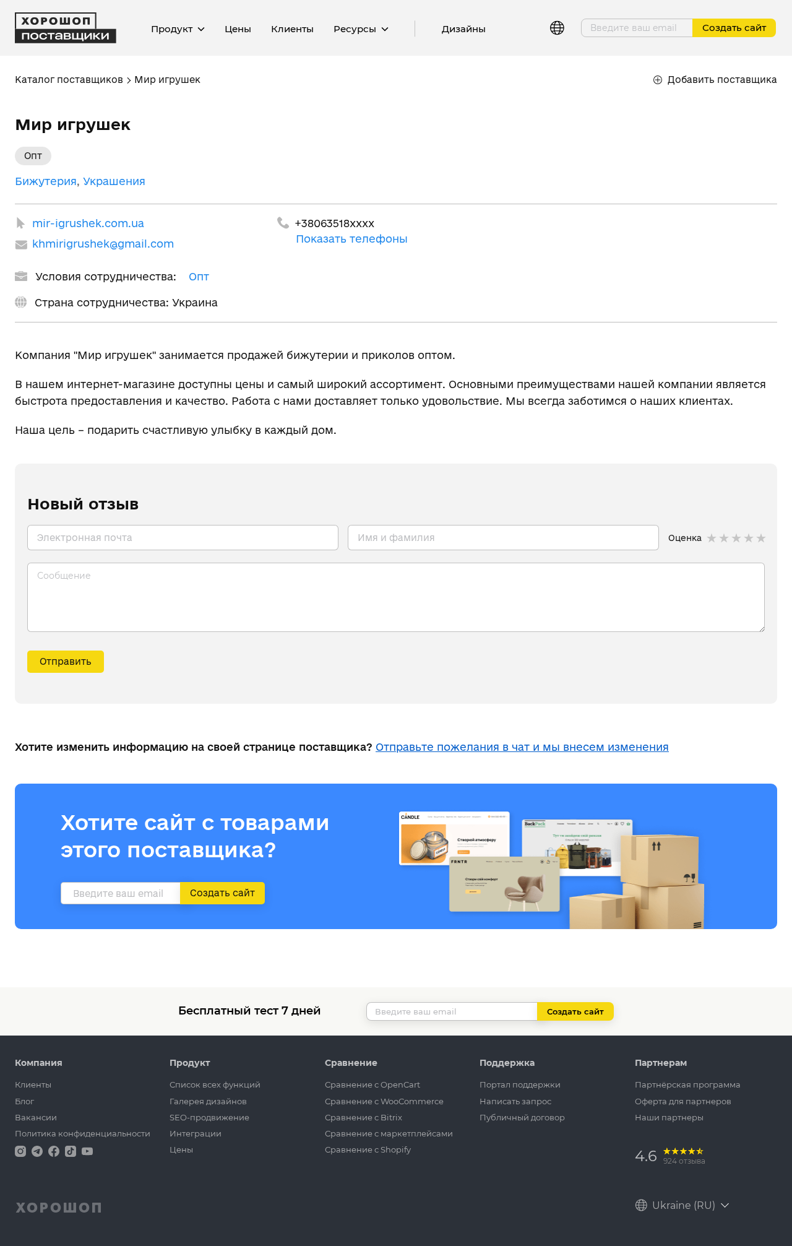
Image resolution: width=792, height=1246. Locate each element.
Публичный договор (522, 1117)
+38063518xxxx (334, 223)
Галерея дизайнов (208, 1101)
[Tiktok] (72, 1150)
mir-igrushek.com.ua (88, 223)
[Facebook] (55, 1150)
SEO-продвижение (209, 1117)
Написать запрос (515, 1101)
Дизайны (464, 29)
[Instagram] (21, 1150)
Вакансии (36, 1117)
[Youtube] (87, 1150)
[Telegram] (38, 1150)
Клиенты (292, 29)
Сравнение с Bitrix (363, 1117)
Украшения (114, 181)
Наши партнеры (669, 1117)
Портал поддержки (520, 1084)
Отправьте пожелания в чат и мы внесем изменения (522, 747)
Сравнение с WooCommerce (384, 1101)
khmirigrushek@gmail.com (103, 243)
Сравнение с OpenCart (372, 1084)
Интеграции (196, 1133)
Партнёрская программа (688, 1084)
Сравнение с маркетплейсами (389, 1133)
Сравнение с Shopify (368, 1149)
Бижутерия (46, 181)
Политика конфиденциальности (82, 1133)
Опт (199, 276)
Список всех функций (215, 1084)
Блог (24, 1101)
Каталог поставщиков (69, 79)
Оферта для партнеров (683, 1101)
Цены (238, 29)
